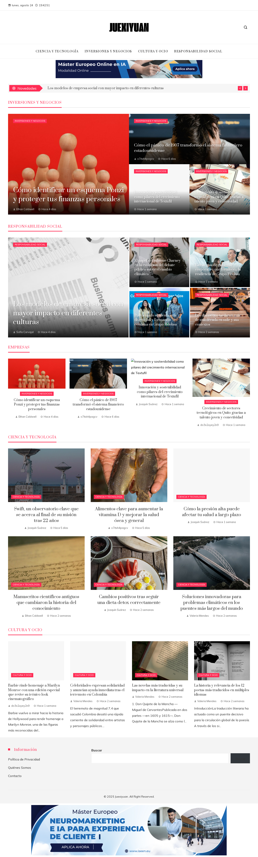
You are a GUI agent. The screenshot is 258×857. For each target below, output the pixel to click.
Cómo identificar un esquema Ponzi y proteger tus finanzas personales (37, 404)
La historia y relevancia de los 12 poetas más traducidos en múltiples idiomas (221, 690)
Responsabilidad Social (30, 244)
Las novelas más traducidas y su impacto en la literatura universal (157, 687)
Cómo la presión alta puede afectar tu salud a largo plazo (211, 512)
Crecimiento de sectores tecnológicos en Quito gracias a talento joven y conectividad (221, 413)
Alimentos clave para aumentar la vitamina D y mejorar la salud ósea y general (129, 515)
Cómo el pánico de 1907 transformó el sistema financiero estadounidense (98, 404)
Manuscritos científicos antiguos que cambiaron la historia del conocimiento (46, 602)
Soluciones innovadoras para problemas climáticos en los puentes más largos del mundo (211, 602)
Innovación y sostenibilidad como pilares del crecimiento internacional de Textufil (160, 392)
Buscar (96, 750)
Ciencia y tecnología (26, 496)
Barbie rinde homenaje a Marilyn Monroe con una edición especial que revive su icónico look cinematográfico (34, 692)
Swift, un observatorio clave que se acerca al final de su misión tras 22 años (46, 515)
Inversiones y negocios (30, 120)
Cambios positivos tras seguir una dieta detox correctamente (128, 600)
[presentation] (240, 88)
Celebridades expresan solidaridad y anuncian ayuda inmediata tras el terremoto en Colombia (97, 690)
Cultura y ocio (22, 675)
